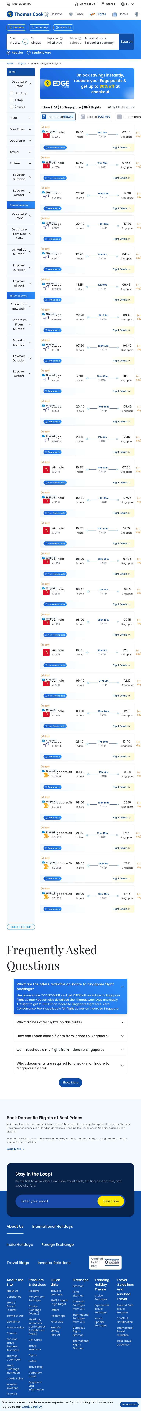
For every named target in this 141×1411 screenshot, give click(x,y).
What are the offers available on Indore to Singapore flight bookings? (65, 986)
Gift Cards (35, 1340)
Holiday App (58, 1316)
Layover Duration (19, 177)
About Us (12, 1291)
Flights (101, 14)
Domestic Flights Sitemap (79, 1331)
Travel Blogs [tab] (18, 1262)
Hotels (123, 14)
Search (126, 41)
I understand (129, 1404)
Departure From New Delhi (19, 233)
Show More (70, 1082)
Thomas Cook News (14, 1357)
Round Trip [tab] (42, 27)
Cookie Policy (32, 1407)
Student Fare (41, 52)
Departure (52, 38)
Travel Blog (36, 1367)
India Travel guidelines (124, 1342)
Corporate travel (35, 1374)
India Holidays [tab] (20, 1244)
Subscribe (111, 1201)
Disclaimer (13, 1321)
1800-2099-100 (21, 4)
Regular (17, 52)
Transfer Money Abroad (56, 1331)
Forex (79, 14)
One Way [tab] (18, 27)
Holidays (34, 1291)
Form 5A (12, 1394)
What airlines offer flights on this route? (49, 1022)
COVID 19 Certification (125, 1320)
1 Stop (19, 100)
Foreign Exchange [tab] (58, 1244)
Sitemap (78, 1286)
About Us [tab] (15, 1226)
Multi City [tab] (65, 27)
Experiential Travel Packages (102, 1308)
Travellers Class (94, 38)
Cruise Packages (101, 1297)
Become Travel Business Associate (13, 1344)
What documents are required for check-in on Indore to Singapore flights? (63, 1065)
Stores (110, 4)
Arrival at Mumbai (19, 252)
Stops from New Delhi (19, 306)
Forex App (57, 1321)
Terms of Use (15, 1316)
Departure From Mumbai (19, 324)
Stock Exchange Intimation (13, 1369)
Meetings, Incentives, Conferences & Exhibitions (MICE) (37, 1327)
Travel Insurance (35, 1347)
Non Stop (21, 93)
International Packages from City (81, 1318)
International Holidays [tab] (52, 1226)
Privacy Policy (15, 1327)
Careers (12, 1333)
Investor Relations (12, 1386)
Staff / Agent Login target (59, 1302)
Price (13, 118)
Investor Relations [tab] (54, 1262)
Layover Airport (19, 192)
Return (73, 38)
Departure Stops (19, 83)
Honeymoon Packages (36, 1298)
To (32, 38)
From (13, 38)
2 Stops (20, 106)
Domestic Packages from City (79, 1305)
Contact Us (87, 4)
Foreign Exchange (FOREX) (35, 1309)
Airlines (15, 163)
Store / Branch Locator (11, 1306)
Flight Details (120, 147)
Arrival (14, 152)
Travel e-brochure (56, 1292)
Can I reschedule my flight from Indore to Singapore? (60, 1049)
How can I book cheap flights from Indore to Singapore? (63, 1036)
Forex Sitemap (78, 1293)
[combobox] (16, 43)
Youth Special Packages (101, 1322)
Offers (55, 1310)
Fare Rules (17, 129)
